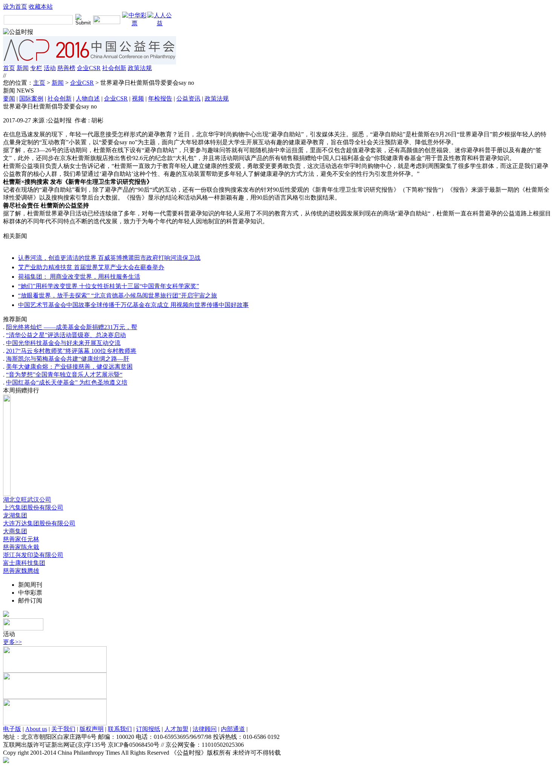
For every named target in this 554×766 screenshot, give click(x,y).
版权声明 (92, 729)
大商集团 (15, 531)
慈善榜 (66, 68)
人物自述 (88, 98)
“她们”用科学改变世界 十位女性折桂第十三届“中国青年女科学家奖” (108, 286)
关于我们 (63, 729)
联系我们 (120, 729)
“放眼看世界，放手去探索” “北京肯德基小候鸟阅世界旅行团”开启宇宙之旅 (117, 295)
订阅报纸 (148, 729)
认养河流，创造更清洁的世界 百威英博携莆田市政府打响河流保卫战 (109, 258)
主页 (39, 82)
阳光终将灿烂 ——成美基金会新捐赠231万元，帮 (71, 327)
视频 (138, 98)
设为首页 (15, 6)
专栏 (36, 68)
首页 (9, 68)
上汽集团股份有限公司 (33, 507)
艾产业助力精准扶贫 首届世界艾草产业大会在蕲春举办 (91, 267)
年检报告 (160, 98)
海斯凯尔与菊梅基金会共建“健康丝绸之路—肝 (67, 359)
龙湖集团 (15, 515)
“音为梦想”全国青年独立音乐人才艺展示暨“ (64, 374)
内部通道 (233, 729)
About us (36, 729)
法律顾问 (205, 729)
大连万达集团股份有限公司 (39, 523)
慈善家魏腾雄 (21, 571)
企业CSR (89, 68)
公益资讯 (188, 98)
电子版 (12, 729)
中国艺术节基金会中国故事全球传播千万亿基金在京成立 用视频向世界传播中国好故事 (133, 305)
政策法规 (140, 68)
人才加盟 (176, 729)
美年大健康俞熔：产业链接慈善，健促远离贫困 (69, 366)
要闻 (9, 98)
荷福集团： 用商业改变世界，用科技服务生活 (79, 276)
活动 (50, 68)
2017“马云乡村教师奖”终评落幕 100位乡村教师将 (71, 351)
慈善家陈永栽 (21, 547)
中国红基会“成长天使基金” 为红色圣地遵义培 (66, 382)
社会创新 (114, 68)
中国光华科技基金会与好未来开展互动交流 (63, 343)
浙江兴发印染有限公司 (33, 555)
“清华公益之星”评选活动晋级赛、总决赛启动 (66, 335)
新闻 (23, 68)
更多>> (12, 642)
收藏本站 (41, 6)
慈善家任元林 (21, 539)
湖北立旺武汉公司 (27, 499)
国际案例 (31, 98)
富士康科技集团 (24, 563)
